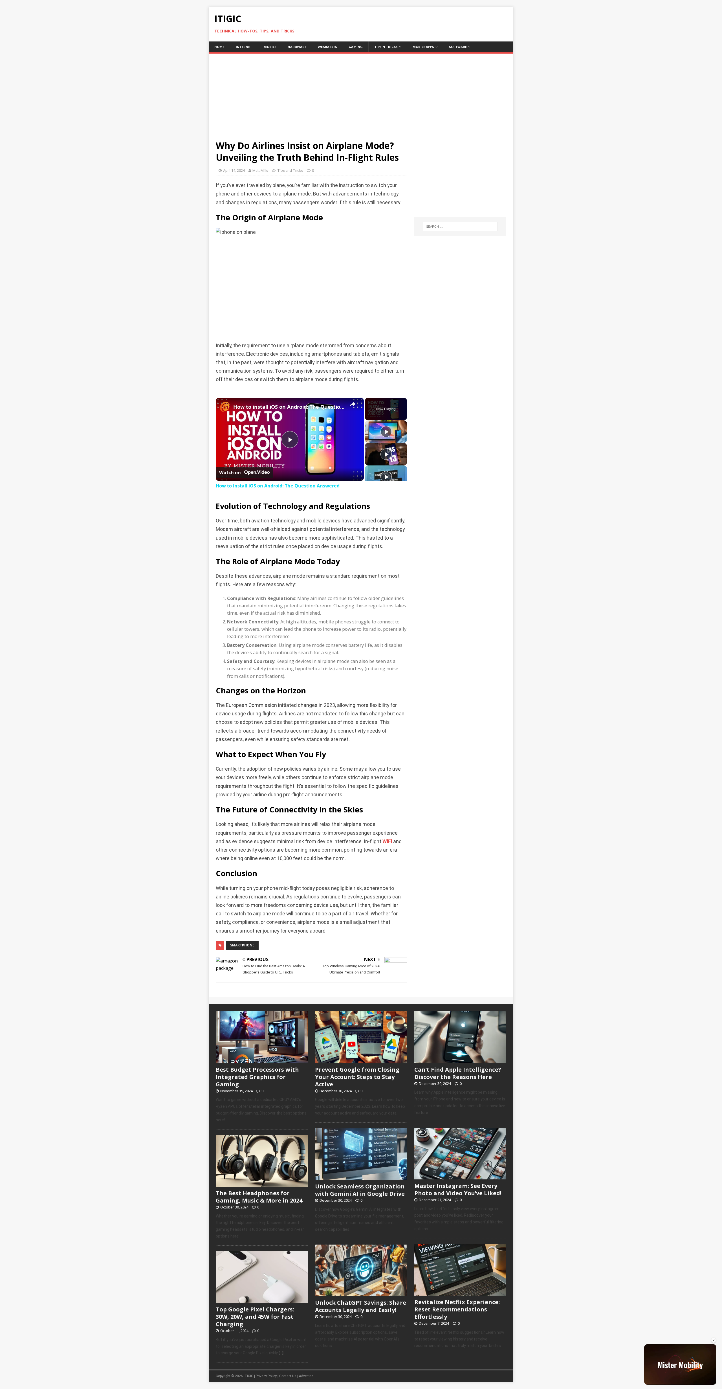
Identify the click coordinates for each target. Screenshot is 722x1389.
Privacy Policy (266, 1376)
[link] (224, 406)
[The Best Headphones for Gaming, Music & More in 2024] (262, 1183)
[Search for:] (460, 226)
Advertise (306, 1376)
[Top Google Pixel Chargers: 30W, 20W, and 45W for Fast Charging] (262, 1299)
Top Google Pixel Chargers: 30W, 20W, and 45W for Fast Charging (255, 1317)
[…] (281, 1353)
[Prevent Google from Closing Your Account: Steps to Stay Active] (361, 1060)
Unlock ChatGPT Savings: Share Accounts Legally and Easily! (360, 1306)
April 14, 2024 (234, 170)
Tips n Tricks (386, 47)
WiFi (387, 841)
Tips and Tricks (290, 170)
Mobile (270, 47)
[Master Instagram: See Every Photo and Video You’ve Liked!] (460, 1176)
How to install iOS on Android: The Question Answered (289, 406)
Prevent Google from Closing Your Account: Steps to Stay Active (357, 1077)
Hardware (297, 47)
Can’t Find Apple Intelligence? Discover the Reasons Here (457, 1073)
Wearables (327, 47)
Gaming (356, 47)
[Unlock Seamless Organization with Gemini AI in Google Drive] (361, 1176)
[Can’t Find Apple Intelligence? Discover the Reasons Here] (460, 1060)
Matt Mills (260, 170)
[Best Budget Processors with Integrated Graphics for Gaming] (262, 1060)
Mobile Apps (423, 47)
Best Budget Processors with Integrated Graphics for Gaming (257, 1077)
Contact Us (287, 1376)
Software (458, 47)
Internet (244, 47)
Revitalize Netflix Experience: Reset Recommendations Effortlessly (457, 1309)
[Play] (386, 431)
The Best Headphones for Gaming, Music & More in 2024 (259, 1196)
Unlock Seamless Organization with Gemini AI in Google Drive (360, 1190)
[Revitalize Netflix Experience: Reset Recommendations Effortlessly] (460, 1292)
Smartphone (242, 945)
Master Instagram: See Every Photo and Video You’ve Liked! (457, 1189)
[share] (352, 404)
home (219, 47)
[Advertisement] (361, 93)
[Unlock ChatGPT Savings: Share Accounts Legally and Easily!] (361, 1293)
